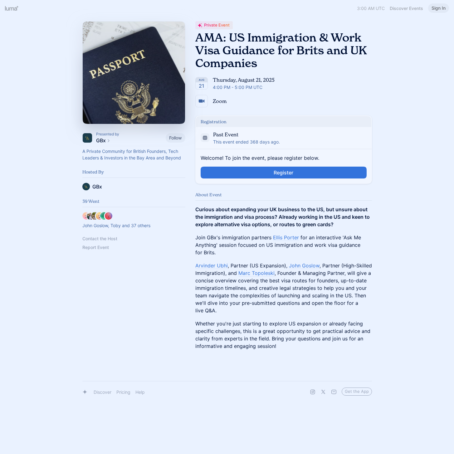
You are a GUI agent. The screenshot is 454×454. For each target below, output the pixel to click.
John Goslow (304, 265)
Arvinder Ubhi (211, 265)
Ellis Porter (286, 237)
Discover (102, 392)
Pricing (123, 392)
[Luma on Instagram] (312, 392)
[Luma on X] (323, 392)
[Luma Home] (12, 8)
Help (140, 392)
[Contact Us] (334, 392)
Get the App (357, 391)
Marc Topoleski (256, 273)
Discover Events (406, 8)
